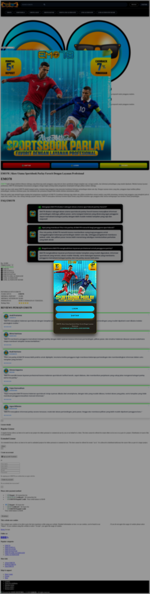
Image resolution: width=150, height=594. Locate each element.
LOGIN (75, 308)
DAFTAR (75, 315)
